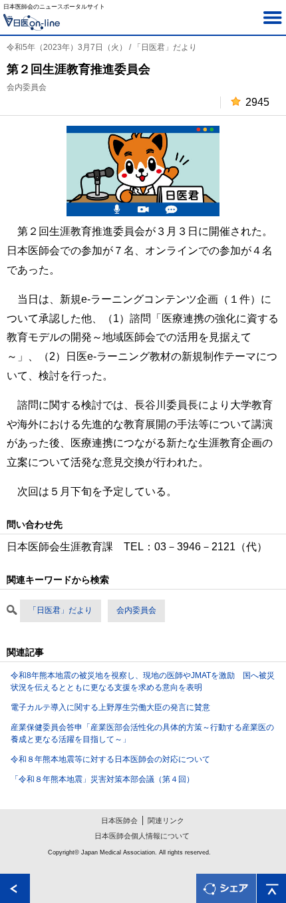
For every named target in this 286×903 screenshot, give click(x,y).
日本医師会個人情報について (142, 836)
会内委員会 (136, 610)
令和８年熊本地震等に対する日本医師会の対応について (110, 759)
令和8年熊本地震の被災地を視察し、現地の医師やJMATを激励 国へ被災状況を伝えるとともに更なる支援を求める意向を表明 (143, 681)
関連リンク (166, 820)
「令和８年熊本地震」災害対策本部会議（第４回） (102, 779)
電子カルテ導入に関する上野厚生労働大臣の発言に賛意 (110, 707)
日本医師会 (119, 820)
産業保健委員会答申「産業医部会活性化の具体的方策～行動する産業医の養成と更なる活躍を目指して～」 (142, 733)
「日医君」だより (60, 610)
